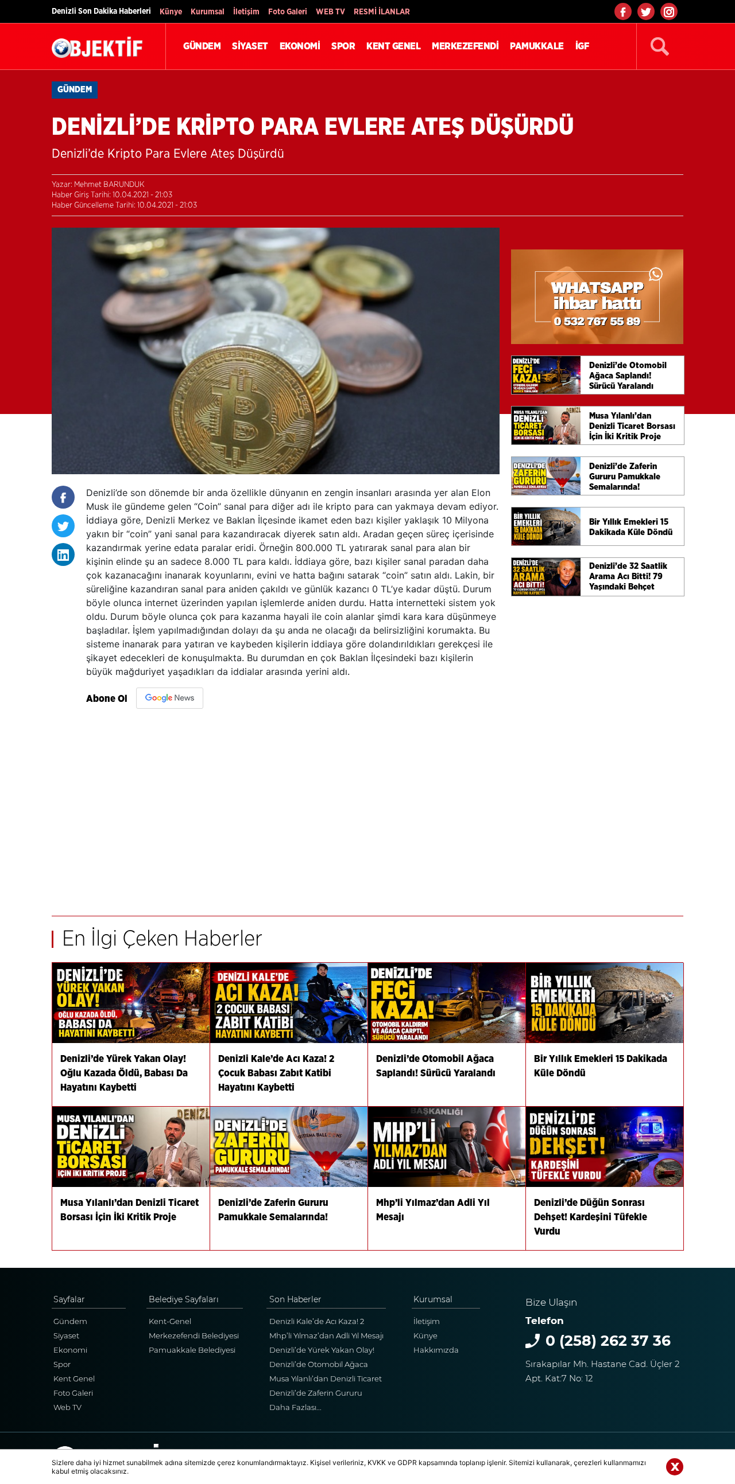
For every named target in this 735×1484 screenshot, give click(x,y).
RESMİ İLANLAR (382, 12)
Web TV (67, 1407)
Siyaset (66, 1335)
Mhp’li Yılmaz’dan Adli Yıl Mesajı (326, 1335)
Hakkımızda (436, 1349)
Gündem (70, 1321)
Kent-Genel (170, 1321)
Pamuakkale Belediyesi (192, 1349)
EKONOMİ (300, 46)
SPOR (343, 46)
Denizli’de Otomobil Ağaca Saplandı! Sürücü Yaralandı (319, 1366)
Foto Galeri (287, 12)
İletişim (246, 12)
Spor (62, 1364)
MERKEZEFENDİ (465, 46)
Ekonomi (70, 1349)
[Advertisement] (293, 807)
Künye (171, 12)
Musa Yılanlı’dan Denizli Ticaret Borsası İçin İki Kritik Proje (325, 1380)
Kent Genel (74, 1378)
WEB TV (330, 12)
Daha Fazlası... (295, 1407)
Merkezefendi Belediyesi (194, 1335)
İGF (582, 46)
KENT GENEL (393, 46)
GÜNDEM (201, 46)
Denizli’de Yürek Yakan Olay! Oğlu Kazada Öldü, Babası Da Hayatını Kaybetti (324, 1351)
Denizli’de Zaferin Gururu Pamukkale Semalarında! (316, 1394)
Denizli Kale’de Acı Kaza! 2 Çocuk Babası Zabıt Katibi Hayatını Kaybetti (316, 1323)
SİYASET (250, 46)
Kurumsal (208, 12)
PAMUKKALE (537, 46)
